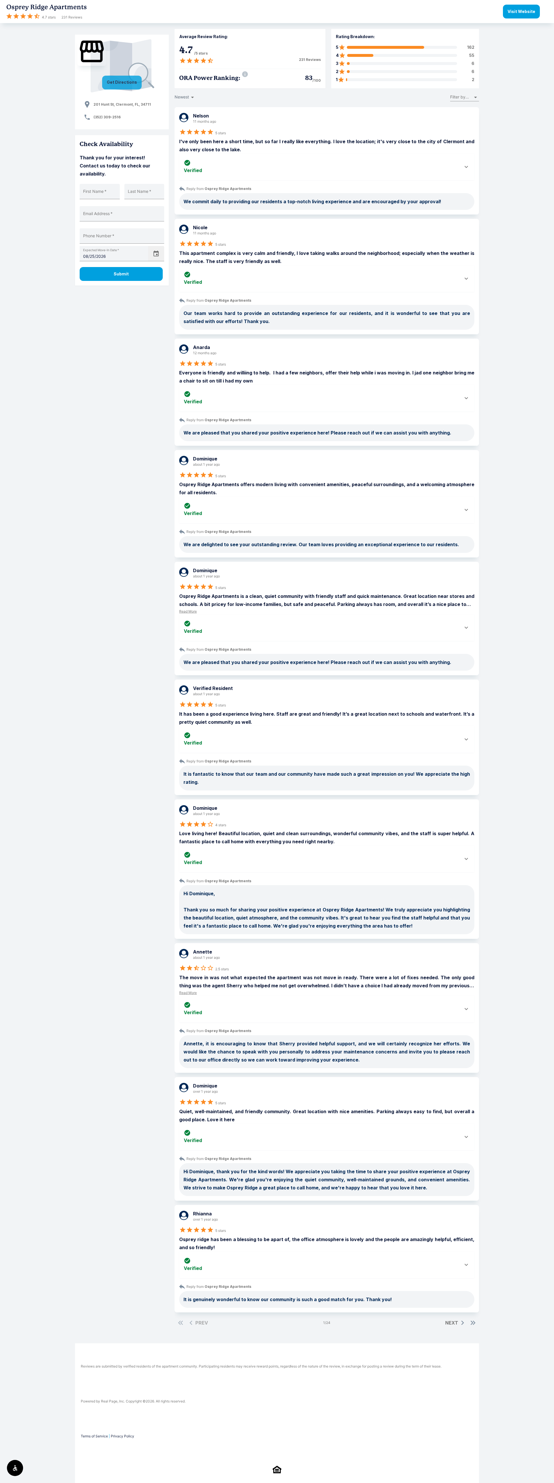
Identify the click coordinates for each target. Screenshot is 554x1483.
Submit (121, 273)
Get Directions (122, 82)
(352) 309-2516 (107, 117)
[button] (464, 97)
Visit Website (521, 11)
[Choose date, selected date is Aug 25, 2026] (156, 254)
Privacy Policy (122, 1436)
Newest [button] (182, 96)
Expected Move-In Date (101, 250)
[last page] (473, 1323)
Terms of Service (94, 1436)
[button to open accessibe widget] (15, 1468)
